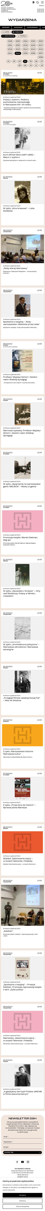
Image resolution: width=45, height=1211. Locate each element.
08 (20, 65)
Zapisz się (8, 1152)
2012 (41, 49)
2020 (18, 45)
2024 (25, 41)
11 (36, 65)
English (41, 5)
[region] (22, 1194)
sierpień (5, 27)
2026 (10, 41)
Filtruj (23, 36)
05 (31, 61)
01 (9, 61)
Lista (6, 32)
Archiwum (9, 36)
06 (36, 61)
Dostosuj (22, 1201)
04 (25, 61)
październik (32, 27)
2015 (18, 49)
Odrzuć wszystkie (22, 1206)
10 (31, 65)
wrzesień (18, 27)
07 (42, 61)
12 (42, 65)
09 (25, 65)
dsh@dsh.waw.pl (22, 1177)
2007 (41, 53)
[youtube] (22, 1162)
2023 (33, 41)
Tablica (18, 32)
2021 (10, 45)
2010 (18, 53)
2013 (33, 49)
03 (20, 61)
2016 (10, 49)
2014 (25, 49)
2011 (10, 53)
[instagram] (28, 1162)
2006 (41, 57)
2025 (18, 41)
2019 (25, 45)
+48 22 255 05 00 (22, 1175)
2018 (33, 45)
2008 (33, 53)
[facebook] (17, 1162)
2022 (41, 41)
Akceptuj (22, 1195)
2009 (25, 53)
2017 (41, 45)
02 (14, 61)
